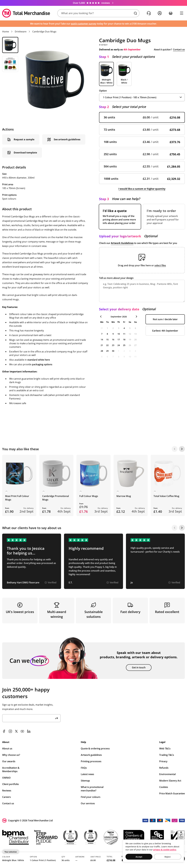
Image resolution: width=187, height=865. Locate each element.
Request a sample (24, 139)
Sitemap (85, 780)
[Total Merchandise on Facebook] (4, 731)
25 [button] (124, 345)
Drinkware (20, 31)
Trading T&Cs (166, 755)
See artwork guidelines (67, 139)
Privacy (163, 761)
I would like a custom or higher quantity (141, 188)
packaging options (42, 364)
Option (103, 90)
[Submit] (56, 718)
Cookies (163, 787)
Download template (25, 152)
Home (5, 31)
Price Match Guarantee (172, 793)
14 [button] (102, 339)
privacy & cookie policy (164, 849)
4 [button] (124, 328)
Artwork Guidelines (122, 243)
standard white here (38, 359)
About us (7, 748)
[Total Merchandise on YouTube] (22, 731)
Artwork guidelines (91, 755)
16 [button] (113, 339)
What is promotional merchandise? (92, 788)
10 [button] (118, 333)
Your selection (11, 852)
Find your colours (90, 797)
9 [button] (113, 333)
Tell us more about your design (116, 278)
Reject (168, 856)
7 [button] (101, 333)
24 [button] (118, 345)
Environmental (167, 774)
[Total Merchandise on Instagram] (10, 731)
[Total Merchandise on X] (16, 731)
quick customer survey (83, 23)
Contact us (179, 49)
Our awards (8, 761)
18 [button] (124, 339)
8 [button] (107, 333)
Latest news (87, 774)
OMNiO (6, 777)
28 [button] (102, 351)
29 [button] (107, 351)
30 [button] (113, 351)
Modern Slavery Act (170, 780)
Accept (139, 856)
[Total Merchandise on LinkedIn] (29, 731)
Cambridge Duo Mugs (44, 31)
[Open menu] (181, 13)
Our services (88, 803)
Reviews (6, 790)
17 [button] (118, 339)
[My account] (159, 13)
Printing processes (91, 761)
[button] (98, 13)
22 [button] (107, 345)
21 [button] (102, 345)
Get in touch (139, 667)
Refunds (163, 767)
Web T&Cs (164, 748)
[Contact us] (148, 13)
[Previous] (175, 449)
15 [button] (107, 339)
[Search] (135, 13)
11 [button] (124, 333)
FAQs (84, 767)
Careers (6, 797)
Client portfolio (10, 784)
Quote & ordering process (95, 748)
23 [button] (113, 345)
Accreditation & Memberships (10, 769)
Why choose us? (11, 755)
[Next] (182, 449)
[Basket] (170, 13)
